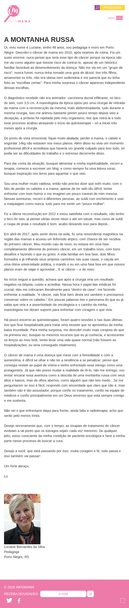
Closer (123, 600)
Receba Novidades (21, 594)
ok (90, 594)
